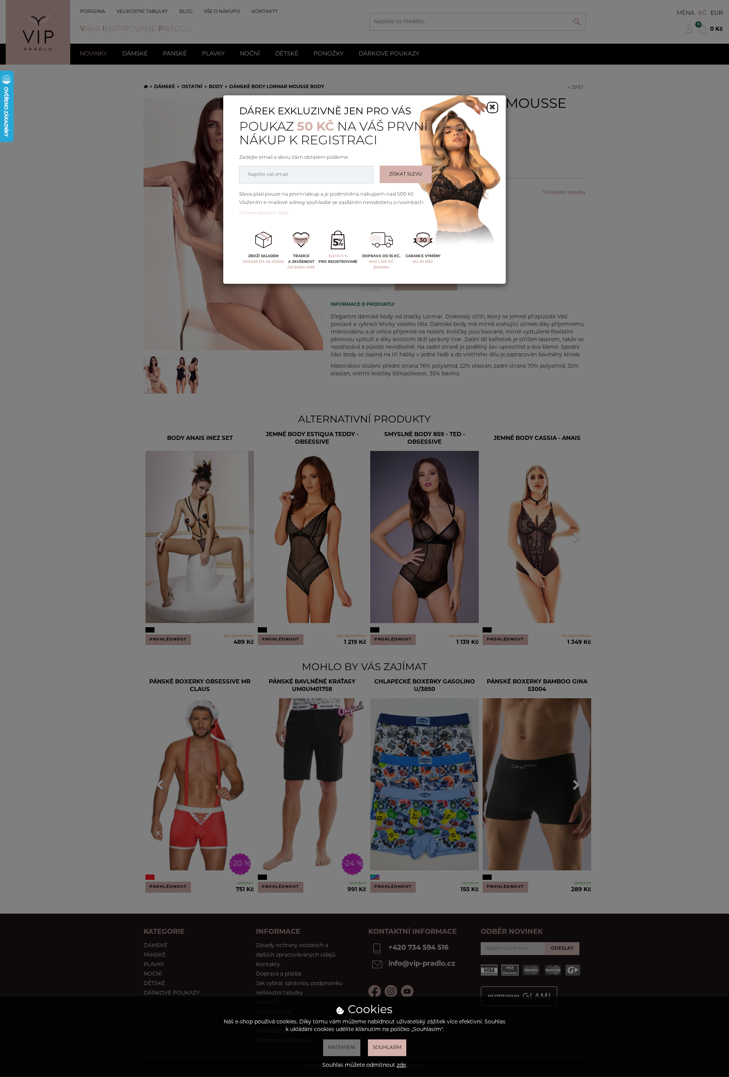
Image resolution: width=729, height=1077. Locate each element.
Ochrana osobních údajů (264, 213)
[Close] (492, 107)
